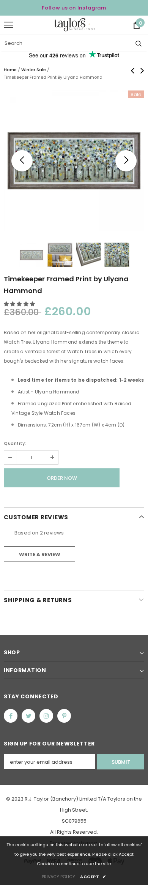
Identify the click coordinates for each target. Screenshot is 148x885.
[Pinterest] (64, 716)
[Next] (126, 160)
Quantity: (15, 443)
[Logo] (74, 25)
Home (10, 70)
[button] (20, 304)
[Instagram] (46, 716)
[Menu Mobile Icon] (8, 25)
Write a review (39, 554)
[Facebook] (10, 716)
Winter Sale (33, 70)
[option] (74, 160)
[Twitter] (28, 716)
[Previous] (22, 160)
